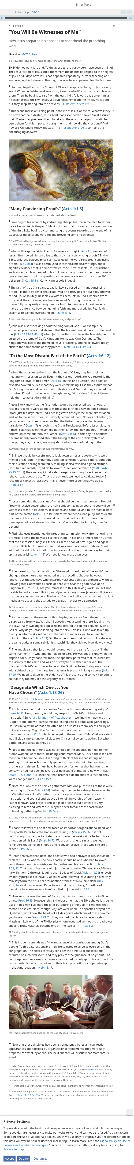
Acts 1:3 (86, 251)
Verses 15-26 (81, 832)
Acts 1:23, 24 (42, 917)
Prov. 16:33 (25, 900)
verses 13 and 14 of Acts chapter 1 (50, 717)
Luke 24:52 (17, 713)
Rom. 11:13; (23, 1095)
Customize (40, 1158)
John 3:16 (64, 313)
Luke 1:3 (93, 1069)
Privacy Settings (13, 1149)
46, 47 (38, 334)
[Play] (2, 18)
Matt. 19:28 (91, 872)
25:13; (12, 472)
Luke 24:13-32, (24, 334)
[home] (5, 4)
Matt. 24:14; (71, 347)
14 (17, 885)
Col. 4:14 (26, 264)
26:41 (20, 472)
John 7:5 (30, 775)
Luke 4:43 (85, 347)
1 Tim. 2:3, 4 (30, 588)
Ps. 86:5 (26, 849)
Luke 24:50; (70, 104)
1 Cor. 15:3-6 (31, 280)
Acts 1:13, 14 (31, 699)
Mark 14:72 (47, 840)
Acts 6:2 (88, 926)
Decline (24, 1158)
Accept (9, 1158)
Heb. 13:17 (45, 967)
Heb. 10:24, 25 (51, 811)
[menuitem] (5, 4)
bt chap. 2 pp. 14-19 (26, 12)
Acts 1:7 (32, 425)
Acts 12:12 (33, 734)
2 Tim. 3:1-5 (16, 485)
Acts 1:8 (39, 514)
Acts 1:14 (43, 790)
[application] (67, 18)
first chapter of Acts (74, 128)
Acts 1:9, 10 (85, 104)
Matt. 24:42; (100, 468)
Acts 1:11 (41, 638)
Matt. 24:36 (67, 434)
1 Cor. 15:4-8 (35, 1095)
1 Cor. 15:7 (44, 779)
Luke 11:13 (37, 554)
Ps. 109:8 (83, 889)
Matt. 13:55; (17, 775)
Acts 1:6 (56, 381)
